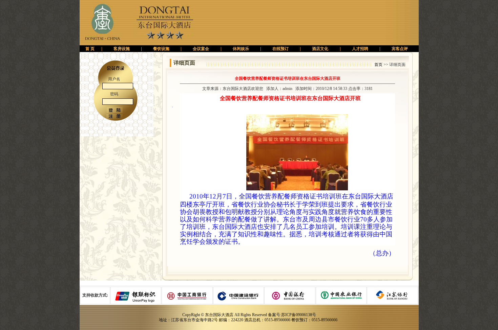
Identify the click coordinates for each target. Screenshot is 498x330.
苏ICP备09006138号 (298, 314)
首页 (378, 64)
